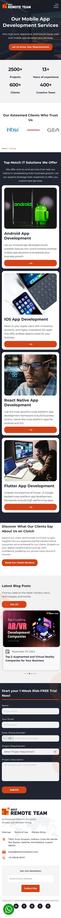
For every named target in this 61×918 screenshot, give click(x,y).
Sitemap (6, 832)
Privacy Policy (39, 832)
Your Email (8, 719)
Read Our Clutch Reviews (19, 562)
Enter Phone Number (14, 732)
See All (14, 604)
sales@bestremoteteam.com (23, 851)
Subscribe (30, 888)
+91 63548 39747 (16, 857)
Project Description (13, 759)
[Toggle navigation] (56, 6)
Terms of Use (21, 832)
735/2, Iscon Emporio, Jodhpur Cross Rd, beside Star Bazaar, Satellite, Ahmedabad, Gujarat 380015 (32, 842)
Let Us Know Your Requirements (30, 47)
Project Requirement (14, 746)
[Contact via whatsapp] (8, 909)
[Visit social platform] (16, 906)
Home (4, 148)
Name (6, 705)
